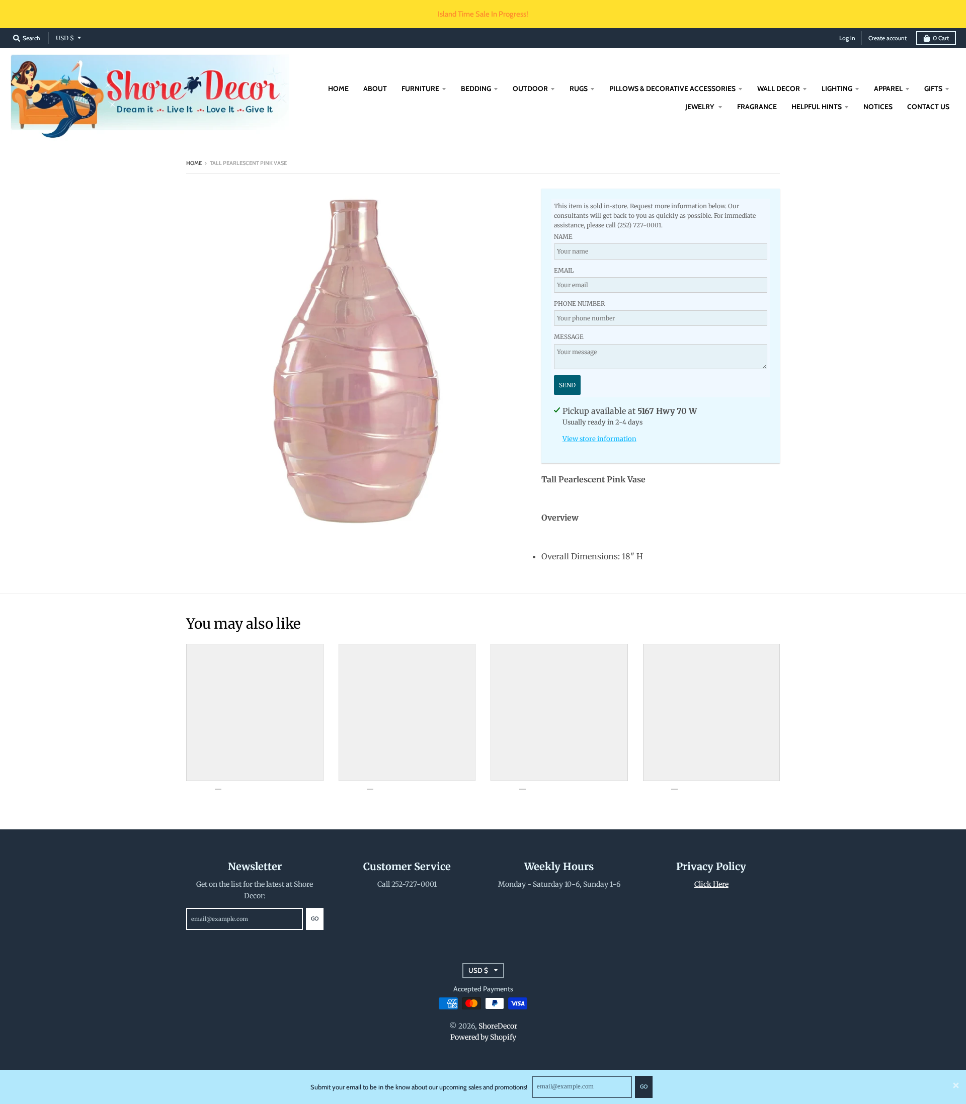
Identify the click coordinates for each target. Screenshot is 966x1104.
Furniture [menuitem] (420, 88)
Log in (847, 38)
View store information (599, 439)
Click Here (711, 884)
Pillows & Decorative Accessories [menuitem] (672, 88)
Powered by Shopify (483, 1037)
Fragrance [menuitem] (757, 106)
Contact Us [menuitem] (928, 106)
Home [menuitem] (338, 88)
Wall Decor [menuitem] (778, 88)
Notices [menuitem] (878, 106)
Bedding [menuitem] (476, 88)
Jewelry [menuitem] (700, 106)
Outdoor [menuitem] (530, 88)
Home (194, 162)
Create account (887, 38)
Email (564, 270)
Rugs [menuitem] (579, 88)
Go (644, 1086)
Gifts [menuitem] (933, 88)
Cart (941, 38)
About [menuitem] (375, 88)
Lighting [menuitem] (837, 88)
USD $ (65, 38)
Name (563, 236)
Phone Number (579, 303)
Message (569, 337)
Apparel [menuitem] (888, 88)
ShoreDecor (497, 1026)
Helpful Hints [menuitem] (816, 106)
